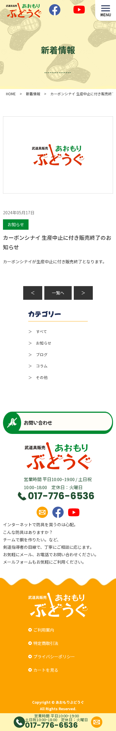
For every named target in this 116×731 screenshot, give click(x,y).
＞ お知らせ (39, 343)
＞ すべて (37, 331)
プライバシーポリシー (54, 656)
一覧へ (58, 293)
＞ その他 (38, 377)
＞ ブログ (38, 354)
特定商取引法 (45, 643)
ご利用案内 (43, 630)
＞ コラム (38, 366)
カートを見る (45, 670)
